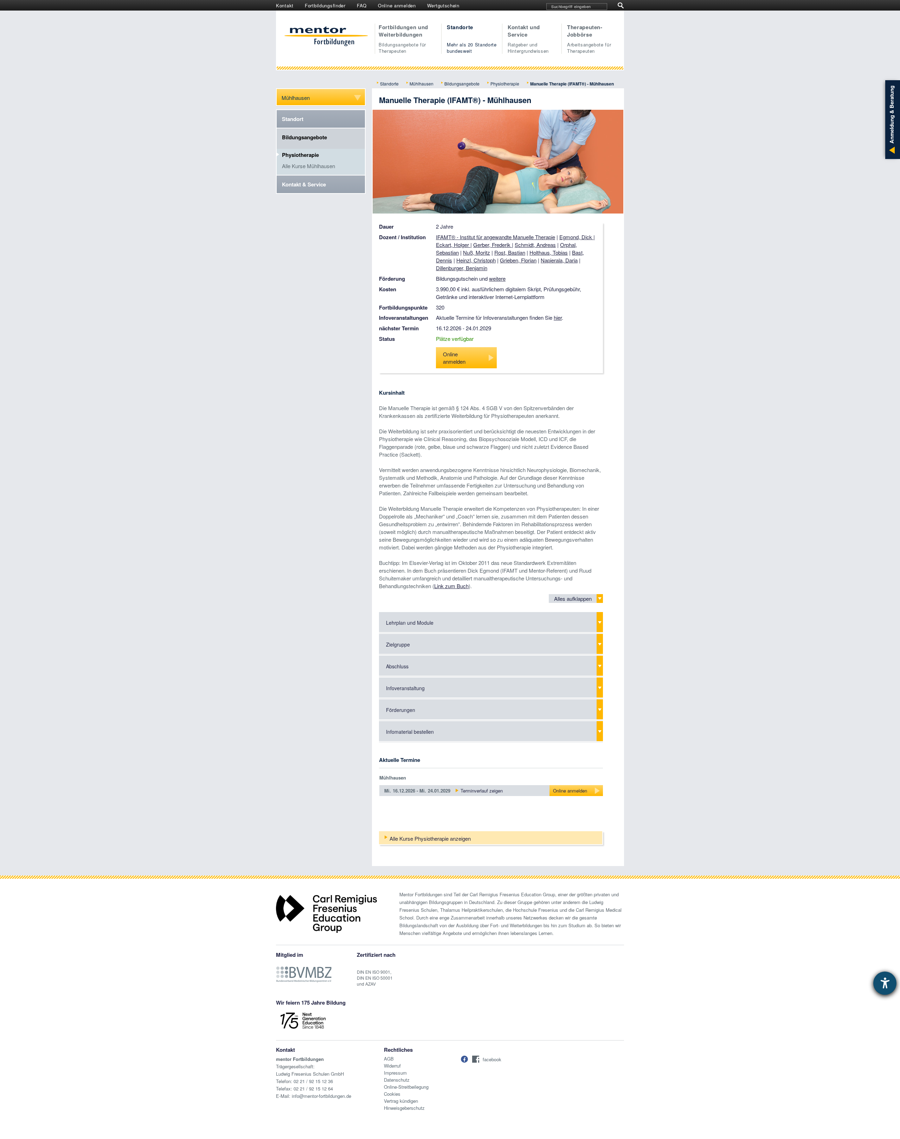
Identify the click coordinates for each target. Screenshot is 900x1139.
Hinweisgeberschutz (404, 1108)
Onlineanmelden (454, 357)
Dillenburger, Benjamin (461, 268)
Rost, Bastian (509, 252)
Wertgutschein (443, 5)
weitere (497, 278)
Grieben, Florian (518, 260)
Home (326, 37)
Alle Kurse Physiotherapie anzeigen (430, 838)
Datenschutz (397, 1079)
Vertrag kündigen (401, 1100)
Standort (292, 119)
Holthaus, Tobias (548, 252)
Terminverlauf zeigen (482, 790)
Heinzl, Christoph (476, 260)
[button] (464, 1059)
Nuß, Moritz (476, 252)
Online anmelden (397, 5)
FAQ (362, 5)
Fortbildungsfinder (325, 5)
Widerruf (392, 1065)
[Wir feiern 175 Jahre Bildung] (303, 1020)
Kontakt (285, 5)
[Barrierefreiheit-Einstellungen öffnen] (884, 983)
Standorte (472, 39)
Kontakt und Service (528, 39)
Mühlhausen (421, 84)
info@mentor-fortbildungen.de (321, 1096)
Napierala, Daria (559, 260)
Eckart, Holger (453, 244)
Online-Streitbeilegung (406, 1086)
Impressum (395, 1072)
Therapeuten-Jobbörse (589, 39)
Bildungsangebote (462, 84)
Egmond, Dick (576, 237)
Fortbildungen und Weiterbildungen (403, 39)
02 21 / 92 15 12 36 (313, 1081)
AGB (389, 1058)
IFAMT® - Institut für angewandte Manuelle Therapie (495, 237)
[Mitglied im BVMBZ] (304, 970)
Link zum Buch (451, 586)
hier (558, 317)
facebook (492, 1059)
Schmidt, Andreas (535, 244)
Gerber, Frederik (492, 244)
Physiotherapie (504, 84)
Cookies (392, 1093)
